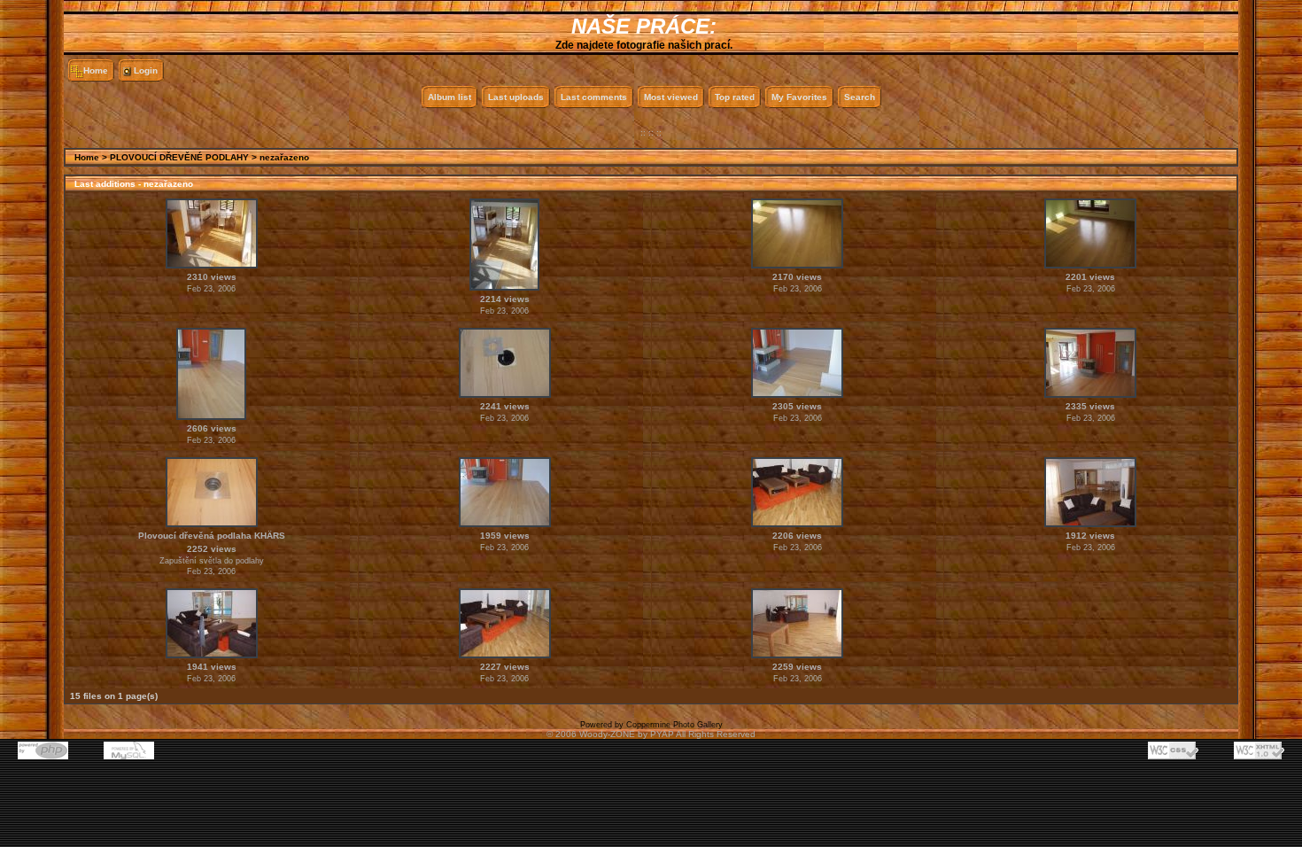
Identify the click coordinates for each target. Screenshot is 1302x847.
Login (146, 70)
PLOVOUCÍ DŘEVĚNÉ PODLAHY (179, 157)
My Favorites (799, 97)
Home (95, 70)
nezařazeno (284, 157)
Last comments (594, 97)
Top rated (735, 97)
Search (859, 97)
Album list (449, 97)
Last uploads (516, 97)
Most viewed (671, 97)
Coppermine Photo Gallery (674, 724)
